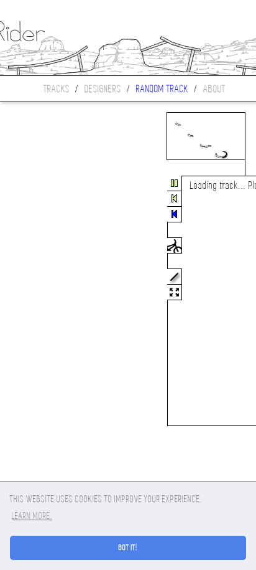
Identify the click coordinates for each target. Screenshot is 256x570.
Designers (103, 88)
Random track (162, 88)
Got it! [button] (128, 548)
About (214, 88)
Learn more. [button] (32, 515)
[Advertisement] (52, 301)
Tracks (56, 88)
